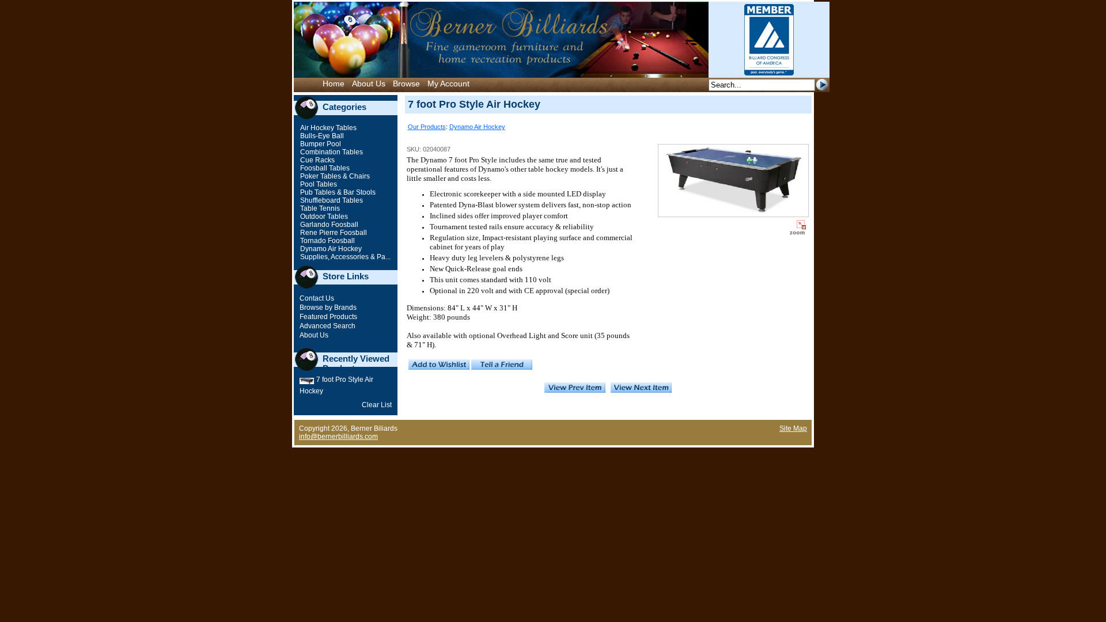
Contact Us (317, 298)
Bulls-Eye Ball (321, 136)
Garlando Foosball (328, 225)
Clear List (377, 405)
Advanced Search (327, 326)
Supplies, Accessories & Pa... (344, 257)
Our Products (427, 126)
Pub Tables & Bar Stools (337, 192)
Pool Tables (317, 184)
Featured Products (328, 317)
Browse (406, 83)
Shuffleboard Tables (330, 200)
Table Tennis (319, 208)
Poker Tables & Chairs (334, 176)
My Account (448, 83)
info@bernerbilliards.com (338, 437)
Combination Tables (330, 152)
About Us (368, 83)
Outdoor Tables (323, 217)
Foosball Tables (324, 168)
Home (333, 83)
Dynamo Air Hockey (330, 249)
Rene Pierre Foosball (332, 233)
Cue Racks (316, 160)
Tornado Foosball (326, 241)
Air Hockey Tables (327, 128)
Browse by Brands (328, 308)
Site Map (793, 428)
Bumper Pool (319, 144)
